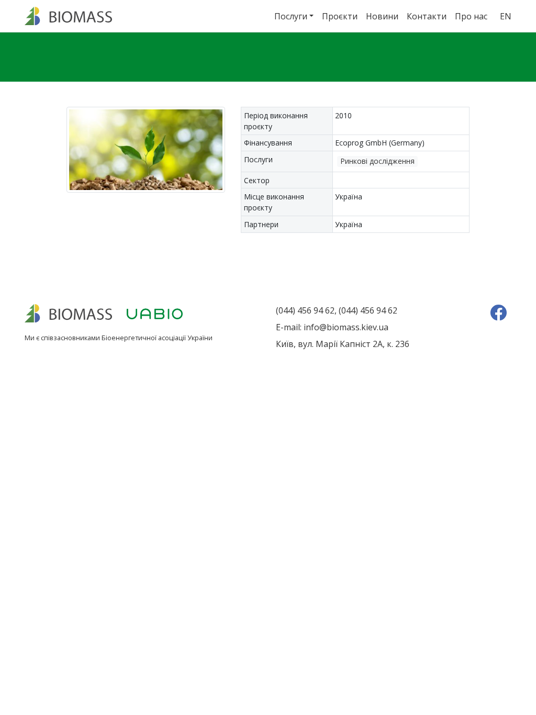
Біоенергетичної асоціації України (157, 337)
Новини (382, 16)
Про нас (471, 16)
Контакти (426, 16)
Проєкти (340, 16)
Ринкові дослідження (377, 161)
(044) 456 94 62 (305, 310)
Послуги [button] (290, 16)
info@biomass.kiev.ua (346, 327)
